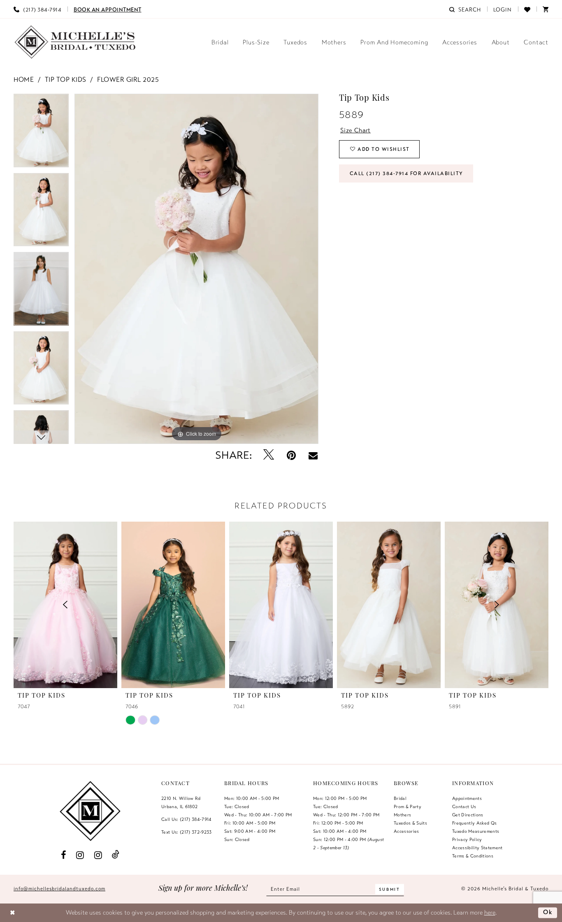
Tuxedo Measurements (475, 831)
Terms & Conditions (472, 856)
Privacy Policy (467, 839)
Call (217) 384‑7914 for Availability (406, 173)
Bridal (400, 798)
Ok (548, 912)
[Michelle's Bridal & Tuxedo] (75, 42)
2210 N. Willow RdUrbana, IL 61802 (181, 802)
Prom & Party (407, 806)
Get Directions (467, 815)
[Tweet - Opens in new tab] (268, 455)
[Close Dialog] (12, 913)
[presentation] (173, 605)
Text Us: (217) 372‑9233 (186, 832)
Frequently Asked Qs (474, 823)
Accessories (406, 831)
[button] (502, 9)
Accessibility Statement (477, 847)
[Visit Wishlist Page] (527, 9)
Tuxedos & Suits (410, 823)
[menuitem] (37, 9)
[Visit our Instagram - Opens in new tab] (80, 854)
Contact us (464, 806)
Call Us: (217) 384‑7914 (186, 819)
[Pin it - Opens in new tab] (291, 455)
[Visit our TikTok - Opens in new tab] (116, 855)
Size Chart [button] (355, 130)
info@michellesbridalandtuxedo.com (59, 888)
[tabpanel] (41, 133)
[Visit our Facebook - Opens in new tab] (63, 854)
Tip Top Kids (65, 80)
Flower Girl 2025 (128, 80)
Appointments (467, 798)
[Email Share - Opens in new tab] (313, 455)
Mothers (402, 815)
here (489, 912)
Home (24, 80)
